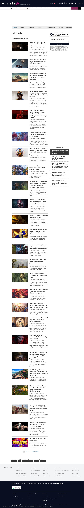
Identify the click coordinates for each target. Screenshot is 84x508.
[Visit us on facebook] (58, 3)
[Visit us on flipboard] (64, 3)
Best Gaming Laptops (35, 470)
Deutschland (42, 460)
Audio (36, 8)
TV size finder (31, 27)
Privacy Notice (64, 47)
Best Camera (75, 468)
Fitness (31, 8)
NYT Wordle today (70, 27)
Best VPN (60, 27)
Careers (28, 499)
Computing (12, 8)
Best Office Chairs (58, 475)
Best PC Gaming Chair (35, 475)
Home (51, 8)
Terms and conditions (62, 493)
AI (16, 8)
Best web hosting (51, 27)
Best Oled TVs (46, 473)
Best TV (45, 470)
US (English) (14, 460)
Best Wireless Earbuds (59, 473)
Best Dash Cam (75, 470)
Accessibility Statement (17, 499)
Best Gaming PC (34, 473)
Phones (5, 8)
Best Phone (45, 468)
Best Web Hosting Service (21, 473)
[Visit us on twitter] (60, 3)
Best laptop (40, 27)
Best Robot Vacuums (76, 475)
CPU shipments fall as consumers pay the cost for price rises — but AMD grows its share (59, 183)
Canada (19, 460)
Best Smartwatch (47, 475)
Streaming (25, 8)
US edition (30, 506)
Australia (24, 460)
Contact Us (44, 493)
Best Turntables (57, 468)
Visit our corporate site (58, 483)
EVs (55, 8)
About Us (14, 493)
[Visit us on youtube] (62, 3)
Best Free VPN (19, 470)
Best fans (22, 27)
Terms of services (63, 46)
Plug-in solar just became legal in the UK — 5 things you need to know (60, 152)
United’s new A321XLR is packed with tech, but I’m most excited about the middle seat (59, 175)
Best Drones (75, 473)
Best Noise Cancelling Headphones (61, 470)
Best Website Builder (20, 475)
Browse (60, 8)
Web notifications (61, 496)
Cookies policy (30, 496)
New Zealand (30, 460)
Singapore (37, 460)
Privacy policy (15, 496)
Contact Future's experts (32, 493)
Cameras (45, 8)
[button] (80, 3)
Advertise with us (46, 496)
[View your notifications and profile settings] (75, 3)
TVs (20, 8)
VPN (41, 8)
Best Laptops (33, 468)
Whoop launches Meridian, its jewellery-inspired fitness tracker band (60, 158)
